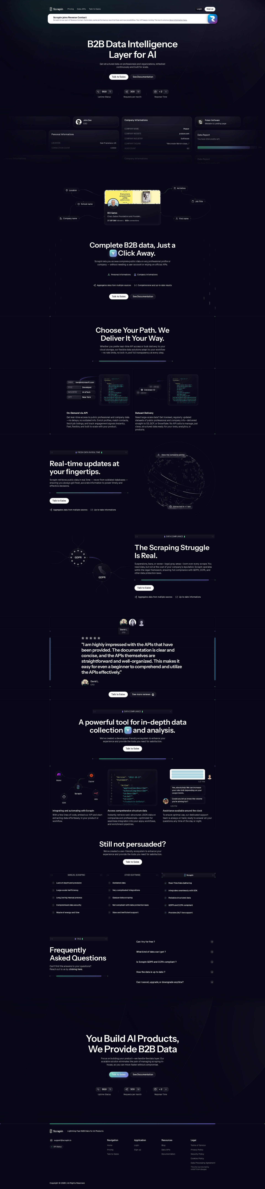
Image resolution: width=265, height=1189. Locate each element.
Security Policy (197, 1154)
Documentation (168, 1154)
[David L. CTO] (123, 622)
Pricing (110, 1150)
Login (136, 1145)
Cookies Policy (197, 1158)
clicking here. (75, 969)
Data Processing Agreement (203, 1163)
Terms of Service (198, 1145)
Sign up (137, 1150)
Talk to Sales (113, 1154)
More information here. (178, 20)
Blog (163, 1145)
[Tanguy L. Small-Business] (141, 622)
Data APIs (165, 1150)
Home (109, 1145)
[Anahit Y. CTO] (132, 622)
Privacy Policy (197, 1150)
